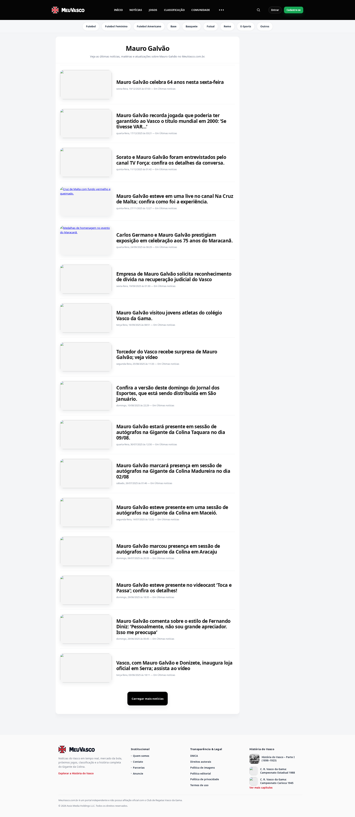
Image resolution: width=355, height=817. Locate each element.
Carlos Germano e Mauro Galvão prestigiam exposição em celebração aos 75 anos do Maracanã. (174, 238)
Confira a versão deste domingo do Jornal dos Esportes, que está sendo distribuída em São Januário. (167, 393)
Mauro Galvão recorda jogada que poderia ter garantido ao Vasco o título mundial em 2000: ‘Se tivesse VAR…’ (171, 121)
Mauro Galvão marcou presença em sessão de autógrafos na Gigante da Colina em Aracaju (168, 549)
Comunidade (200, 10)
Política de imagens (202, 767)
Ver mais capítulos (261, 787)
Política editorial (200, 773)
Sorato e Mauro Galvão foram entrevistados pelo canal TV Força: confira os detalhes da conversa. (171, 160)
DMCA (194, 756)
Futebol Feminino (116, 26)
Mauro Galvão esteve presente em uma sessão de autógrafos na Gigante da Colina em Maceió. (172, 510)
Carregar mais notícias (147, 698)
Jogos (153, 10)
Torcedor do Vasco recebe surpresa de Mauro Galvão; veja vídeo (166, 354)
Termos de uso (199, 785)
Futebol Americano (149, 26)
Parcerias (139, 767)
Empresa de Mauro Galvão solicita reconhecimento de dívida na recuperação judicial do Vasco (173, 276)
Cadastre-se (294, 10)
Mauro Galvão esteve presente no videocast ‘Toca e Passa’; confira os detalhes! (173, 588)
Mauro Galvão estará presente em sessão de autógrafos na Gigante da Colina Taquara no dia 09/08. (170, 432)
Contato (138, 761)
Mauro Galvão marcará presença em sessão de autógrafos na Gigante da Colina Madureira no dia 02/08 (173, 471)
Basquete (191, 26)
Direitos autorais (200, 761)
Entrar (275, 10)
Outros (264, 26)
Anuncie (138, 773)
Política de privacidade (204, 779)
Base (173, 26)
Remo (227, 26)
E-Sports (245, 26)
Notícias (135, 10)
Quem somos (141, 756)
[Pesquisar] (258, 10)
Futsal (210, 26)
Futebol (91, 26)
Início (118, 10)
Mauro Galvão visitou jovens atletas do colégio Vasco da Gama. (169, 315)
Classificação (174, 10)
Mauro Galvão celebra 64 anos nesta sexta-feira (170, 82)
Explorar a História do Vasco (76, 773)
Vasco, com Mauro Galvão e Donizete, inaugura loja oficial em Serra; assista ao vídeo (174, 665)
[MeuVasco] (68, 10)
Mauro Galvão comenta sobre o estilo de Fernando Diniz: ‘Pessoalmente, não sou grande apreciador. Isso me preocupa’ (173, 627)
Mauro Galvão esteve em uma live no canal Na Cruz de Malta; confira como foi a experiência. (174, 199)
